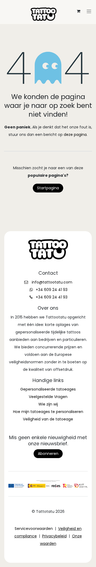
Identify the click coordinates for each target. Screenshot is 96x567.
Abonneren (48, 453)
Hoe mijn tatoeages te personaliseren (48, 411)
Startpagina (48, 188)
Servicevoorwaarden (34, 528)
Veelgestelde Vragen (48, 396)
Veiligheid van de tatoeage (48, 419)
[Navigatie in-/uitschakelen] (48, 4)
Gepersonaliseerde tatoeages (48, 389)
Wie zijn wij (48, 404)
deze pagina (75, 134)
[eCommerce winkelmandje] (78, 11)
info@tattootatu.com (52, 282)
